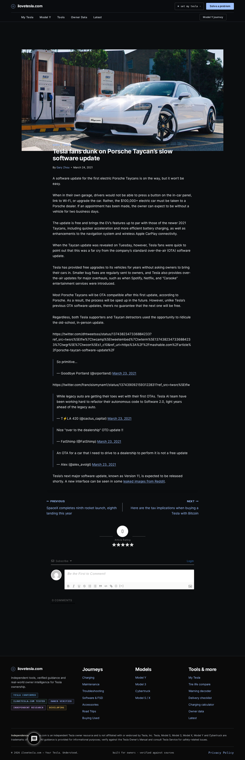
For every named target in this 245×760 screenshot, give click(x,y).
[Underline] (79, 586)
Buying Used (90, 718)
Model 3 (140, 684)
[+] (121, 585)
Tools (61, 17)
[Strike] (84, 586)
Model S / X (142, 698)
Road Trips (89, 711)
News (56, 144)
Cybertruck (142, 691)
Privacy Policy (221, 752)
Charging (88, 677)
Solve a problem (220, 6)
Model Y (45, 17)
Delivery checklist (200, 698)
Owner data (196, 711)
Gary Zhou (62, 167)
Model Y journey (213, 17)
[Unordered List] (95, 586)
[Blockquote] (100, 586)
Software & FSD (92, 698)
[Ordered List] (89, 586)
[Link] (111, 586)
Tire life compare (200, 684)
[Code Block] (106, 586)
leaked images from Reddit (144, 481)
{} (116, 585)
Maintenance (91, 684)
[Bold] (68, 586)
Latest (97, 17)
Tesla (66, 144)
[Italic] (73, 586)
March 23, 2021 (124, 373)
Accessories (90, 704)
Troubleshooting (93, 691)
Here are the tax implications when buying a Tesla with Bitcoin (164, 507)
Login (190, 561)
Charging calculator (201, 704)
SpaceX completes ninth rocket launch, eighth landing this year (82, 507)
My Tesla (27, 17)
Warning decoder (200, 691)
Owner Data (79, 17)
